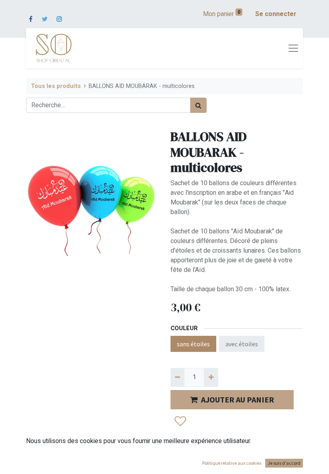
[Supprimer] (178, 377)
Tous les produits (56, 86)
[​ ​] (30, 14)
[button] (180, 421)
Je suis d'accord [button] (284, 463)
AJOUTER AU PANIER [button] (237, 399)
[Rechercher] (198, 105)
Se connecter (276, 14)
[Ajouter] (211, 377)
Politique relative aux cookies (231, 463)
